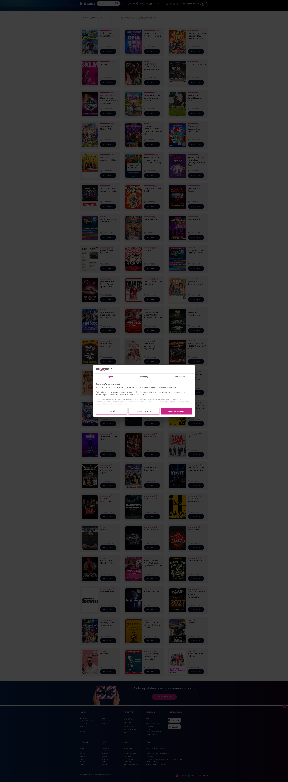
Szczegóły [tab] (144, 377)
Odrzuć (112, 411)
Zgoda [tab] (110, 377)
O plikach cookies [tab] (178, 377)
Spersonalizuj (142, 411)
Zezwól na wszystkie (176, 411)
